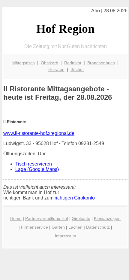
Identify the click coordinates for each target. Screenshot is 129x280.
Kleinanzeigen (107, 218)
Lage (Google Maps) (37, 169)
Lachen (75, 227)
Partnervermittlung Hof (46, 218)
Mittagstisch (23, 62)
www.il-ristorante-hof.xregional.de (38, 133)
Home (16, 218)
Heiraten (56, 69)
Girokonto (81, 218)
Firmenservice (34, 227)
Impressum (65, 235)
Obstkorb (49, 62)
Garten (58, 227)
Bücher (77, 69)
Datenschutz (98, 227)
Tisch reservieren (33, 163)
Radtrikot (72, 62)
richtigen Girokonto (75, 197)
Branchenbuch (101, 62)
